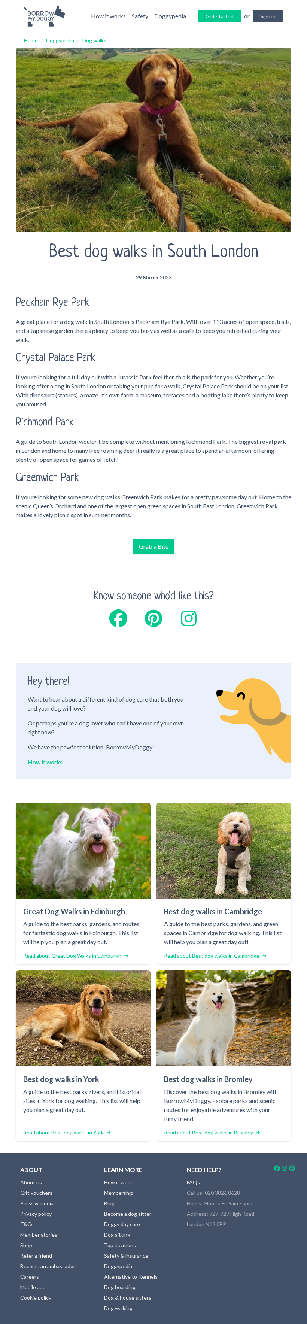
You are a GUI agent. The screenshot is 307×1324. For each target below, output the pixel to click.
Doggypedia (60, 40)
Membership (118, 1193)
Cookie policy (35, 1297)
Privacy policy (36, 1214)
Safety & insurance (126, 1255)
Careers (29, 1276)
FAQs (193, 1182)
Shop (26, 1245)
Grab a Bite (153, 546)
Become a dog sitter (127, 1214)
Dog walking (118, 1308)
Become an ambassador (47, 1266)
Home (31, 40)
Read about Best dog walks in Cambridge (211, 955)
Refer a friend (36, 1255)
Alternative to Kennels (131, 1276)
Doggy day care (122, 1224)
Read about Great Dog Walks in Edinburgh (72, 955)
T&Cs (27, 1224)
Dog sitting (117, 1234)
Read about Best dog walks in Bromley (208, 1132)
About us (31, 1182)
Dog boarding (120, 1287)
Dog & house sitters (127, 1297)
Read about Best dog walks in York (63, 1132)
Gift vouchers (36, 1193)
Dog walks (94, 40)
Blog (109, 1203)
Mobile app (33, 1287)
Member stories (38, 1234)
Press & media (37, 1203)
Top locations (120, 1245)
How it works (45, 762)
